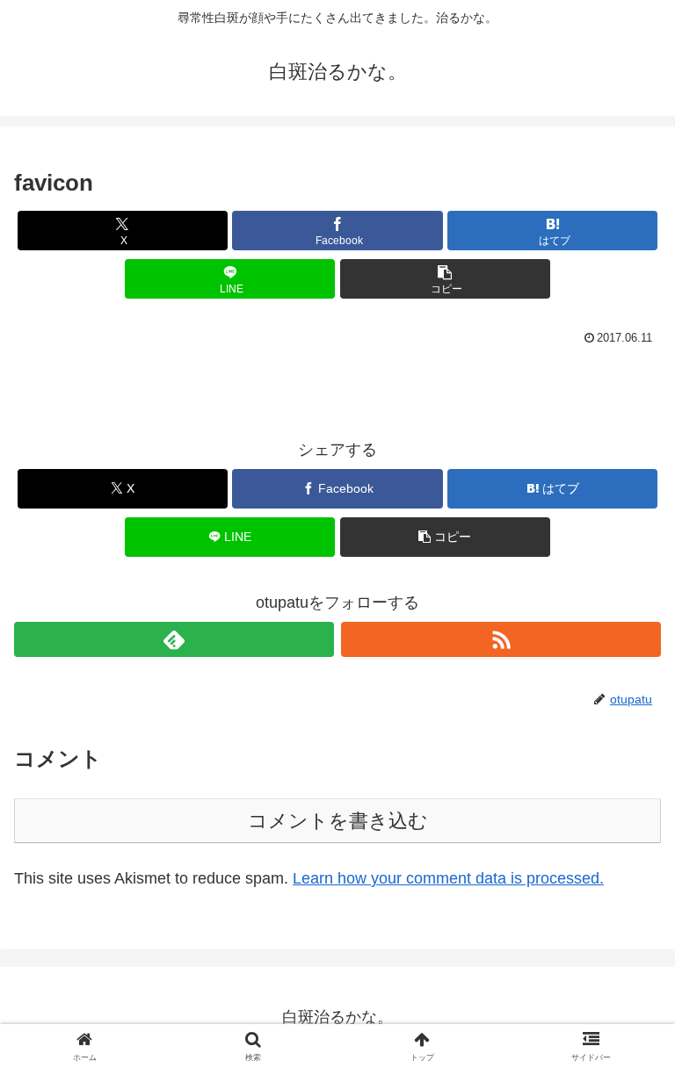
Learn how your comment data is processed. (448, 878)
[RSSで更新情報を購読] (501, 639)
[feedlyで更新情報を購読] (174, 639)
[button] (445, 279)
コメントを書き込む (338, 821)
